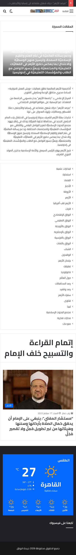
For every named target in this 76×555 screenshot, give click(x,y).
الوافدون (66, 255)
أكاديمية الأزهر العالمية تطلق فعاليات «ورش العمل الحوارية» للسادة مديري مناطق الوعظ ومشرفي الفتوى (39, 90)
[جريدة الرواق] (45, 11)
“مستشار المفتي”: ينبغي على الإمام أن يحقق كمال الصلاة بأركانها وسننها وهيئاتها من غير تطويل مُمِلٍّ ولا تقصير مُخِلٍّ (40, 426)
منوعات (67, 324)
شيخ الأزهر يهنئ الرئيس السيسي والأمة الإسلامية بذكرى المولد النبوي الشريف (38, 152)
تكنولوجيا (66, 272)
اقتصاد (67, 180)
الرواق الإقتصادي (62, 215)
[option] (38, 55)
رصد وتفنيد (65, 289)
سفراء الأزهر (64, 295)
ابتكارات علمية (63, 169)
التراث (68, 209)
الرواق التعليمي (63, 220)
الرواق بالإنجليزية (62, 232)
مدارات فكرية (64, 318)
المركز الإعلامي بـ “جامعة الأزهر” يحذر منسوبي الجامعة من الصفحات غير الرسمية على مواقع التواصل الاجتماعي (40, 100)
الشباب (67, 249)
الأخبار (68, 186)
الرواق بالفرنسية (62, 238)
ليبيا (69, 307)
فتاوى (67, 301)
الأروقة (67, 192)
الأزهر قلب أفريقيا (62, 203)
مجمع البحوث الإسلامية (58, 312)
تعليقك (67, 266)
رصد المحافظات (63, 284)
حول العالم (65, 278)
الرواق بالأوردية (63, 226)
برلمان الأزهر (64, 261)
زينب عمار (66, 413)
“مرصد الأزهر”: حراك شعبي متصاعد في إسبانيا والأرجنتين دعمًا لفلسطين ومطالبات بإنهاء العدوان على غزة (39, 109)
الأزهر (68, 197)
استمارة (67, 174)
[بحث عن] (4, 12)
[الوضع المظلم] (11, 12)
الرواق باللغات (64, 243)
